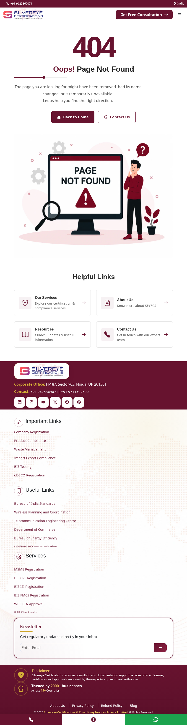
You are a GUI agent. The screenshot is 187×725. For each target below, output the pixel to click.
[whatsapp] (156, 719)
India (180, 3)
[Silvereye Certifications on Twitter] (55, 402)
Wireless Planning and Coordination (42, 509)
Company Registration (31, 432)
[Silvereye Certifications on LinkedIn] (19, 402)
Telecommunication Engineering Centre (45, 518)
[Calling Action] (31, 719)
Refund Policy (111, 705)
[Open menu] (179, 14)
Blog (133, 705)
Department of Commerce (34, 527)
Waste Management (30, 449)
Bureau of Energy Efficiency (35, 535)
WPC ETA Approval (28, 601)
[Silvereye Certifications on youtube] (43, 402)
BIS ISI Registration (29, 584)
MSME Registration (29, 567)
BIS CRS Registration (30, 575)
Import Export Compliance (35, 457)
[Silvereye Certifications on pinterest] (78, 402)
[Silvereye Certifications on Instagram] (31, 402)
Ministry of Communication (35, 544)
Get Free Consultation (141, 14)
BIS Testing (22, 466)
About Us (57, 705)
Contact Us (120, 117)
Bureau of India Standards (34, 501)
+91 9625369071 (44, 391)
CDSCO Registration (29, 475)
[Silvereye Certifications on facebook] (67, 402)
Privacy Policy (83, 705)
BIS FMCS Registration (31, 592)
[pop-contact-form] (93, 719)
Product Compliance (30, 440)
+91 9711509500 (75, 391)
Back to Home (75, 117)
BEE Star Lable (25, 610)
